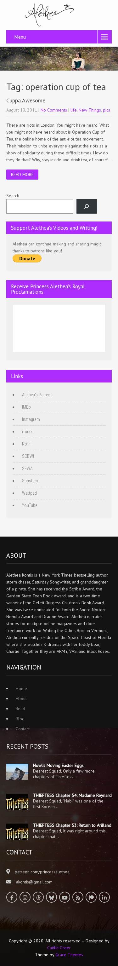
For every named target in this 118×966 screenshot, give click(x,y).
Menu (20, 37)
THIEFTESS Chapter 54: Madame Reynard (72, 795)
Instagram (31, 419)
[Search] (86, 206)
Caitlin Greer (59, 948)
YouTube (29, 505)
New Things (90, 110)
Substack (30, 480)
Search (12, 195)
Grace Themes (69, 954)
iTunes (27, 431)
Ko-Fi (26, 443)
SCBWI (28, 456)
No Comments (54, 110)
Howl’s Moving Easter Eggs (58, 765)
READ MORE (22, 174)
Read (20, 708)
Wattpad (29, 493)
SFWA (27, 468)
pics (106, 110)
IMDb (26, 407)
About (21, 698)
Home (21, 688)
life (73, 110)
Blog (20, 719)
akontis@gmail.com (34, 882)
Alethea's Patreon (37, 394)
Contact (23, 729)
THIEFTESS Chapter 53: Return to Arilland (72, 825)
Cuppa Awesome (25, 100)
